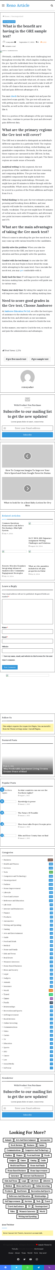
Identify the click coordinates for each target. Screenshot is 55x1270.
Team (23, 1253)
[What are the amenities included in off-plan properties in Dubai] (41, 557)
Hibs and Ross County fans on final (33, 835)
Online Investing (11, 1023)
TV (5, 1039)
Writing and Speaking (12, 925)
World (6, 990)
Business (7, 860)
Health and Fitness (11, 864)
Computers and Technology (15, 876)
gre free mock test (17, 359)
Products (7, 917)
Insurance (8, 986)
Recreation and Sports (13, 1011)
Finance (7, 913)
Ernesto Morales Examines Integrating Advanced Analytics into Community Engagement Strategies (14, 569)
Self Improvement (11, 1015)
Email (5, 637)
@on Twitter (8, 1224)
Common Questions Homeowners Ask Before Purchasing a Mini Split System (13, 527)
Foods (6, 1002)
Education (8, 1043)
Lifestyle (7, 892)
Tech (6, 872)
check (13, 96)
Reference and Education (14, 901)
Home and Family (11, 950)
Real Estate (8, 958)
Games (6, 998)
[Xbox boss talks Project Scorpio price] (9, 828)
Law (5, 1060)
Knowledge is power (27, 801)
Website (5, 647)
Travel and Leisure (11, 896)
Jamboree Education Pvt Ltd (17, 311)
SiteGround (38, 1249)
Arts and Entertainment (13, 933)
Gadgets (7, 978)
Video (6, 1031)
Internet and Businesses (14, 909)
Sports (6, 1047)
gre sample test (40, 359)
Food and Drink (10, 941)
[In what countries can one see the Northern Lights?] (9, 793)
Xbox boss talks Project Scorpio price (34, 824)
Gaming (7, 929)
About (17, 1253)
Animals (7, 982)
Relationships (9, 1007)
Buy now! (43, 1253)
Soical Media (9, 1064)
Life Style (7, 905)
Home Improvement (12, 888)
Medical (7, 945)
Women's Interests (11, 962)
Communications (10, 1027)
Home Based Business (13, 966)
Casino (6, 1035)
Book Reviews (9, 1019)
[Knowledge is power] (9, 805)
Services (7, 868)
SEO (5, 1051)
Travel (6, 994)
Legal (6, 974)
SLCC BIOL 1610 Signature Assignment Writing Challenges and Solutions (40, 540)
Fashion (7, 884)
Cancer (6, 1056)
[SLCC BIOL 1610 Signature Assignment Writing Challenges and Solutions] (41, 529)
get (21, 270)
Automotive (9, 921)
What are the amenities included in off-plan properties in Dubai (39, 568)
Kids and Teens (10, 954)
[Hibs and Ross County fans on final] (9, 839)
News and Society (11, 970)
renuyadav (10, 42)
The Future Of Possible (28, 813)
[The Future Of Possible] (9, 816)
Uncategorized (17, 16)
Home (6, 16)
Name (5, 627)
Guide (6, 937)
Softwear (7, 1068)
